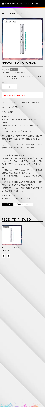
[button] (32, 3)
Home (3, 13)
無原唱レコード (17, 76)
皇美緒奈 (15, 79)
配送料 (7, 72)
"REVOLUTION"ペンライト (18, 13)
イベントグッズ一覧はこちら (13, 107)
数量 (3, 82)
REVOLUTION (36, 76)
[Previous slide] (3, 256)
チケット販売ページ (9, 112)
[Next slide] (8, 256)
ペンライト (26, 76)
